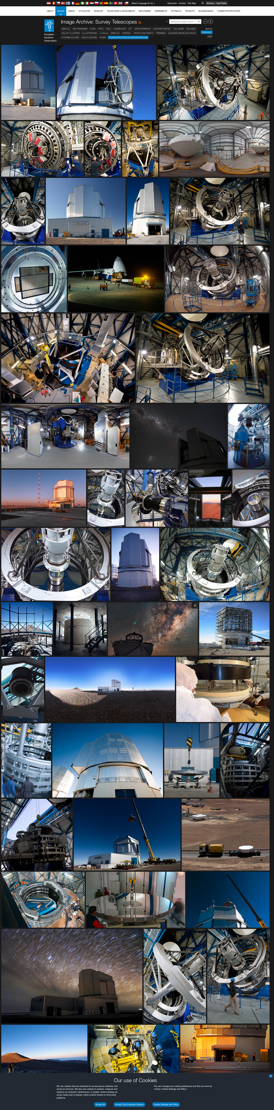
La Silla (104, 33)
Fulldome (178, 29)
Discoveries (145, 11)
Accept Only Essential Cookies (129, 1104)
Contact (182, 3)
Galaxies (191, 29)
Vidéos (71, 11)
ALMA (92, 29)
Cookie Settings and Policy (166, 1104)
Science (210, 3)
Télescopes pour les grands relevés (128, 37)
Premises (161, 33)
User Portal (221, 3)
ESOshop (98, 11)
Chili (108, 29)
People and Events (143, 33)
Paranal (126, 33)
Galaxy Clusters (71, 33)
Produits (190, 11)
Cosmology (120, 29)
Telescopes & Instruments (121, 11)
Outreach (176, 11)
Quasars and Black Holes (182, 33)
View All (66, 29)
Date (210, 36)
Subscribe (172, 3)
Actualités (84, 11)
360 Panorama (80, 29)
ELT (130, 29)
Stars (103, 37)
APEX (100, 29)
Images (60, 11)
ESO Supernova (142, 29)
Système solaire (70, 37)
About (50, 11)
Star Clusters (89, 37)
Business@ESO (206, 11)
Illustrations (89, 33)
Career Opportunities (228, 11)
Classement (207, 32)
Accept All (100, 1104)
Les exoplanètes (162, 29)
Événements (161, 11)
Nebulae (115, 33)
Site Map (192, 3)
